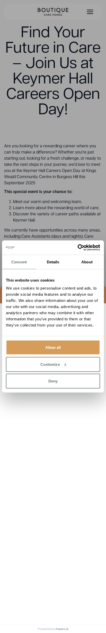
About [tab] (87, 262)
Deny (53, 381)
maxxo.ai (62, 628)
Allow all (53, 347)
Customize (50, 364)
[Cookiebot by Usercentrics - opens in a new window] (77, 247)
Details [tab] (53, 262)
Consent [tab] (19, 262)
